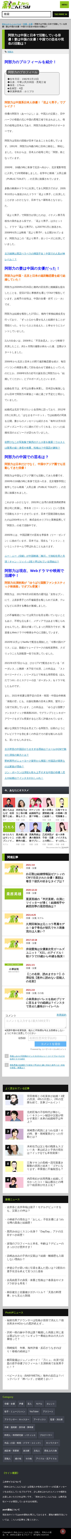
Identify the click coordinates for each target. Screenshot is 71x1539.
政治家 (26, 1450)
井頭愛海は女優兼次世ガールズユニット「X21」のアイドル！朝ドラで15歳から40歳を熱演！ (45, 953)
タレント (51, 1404)
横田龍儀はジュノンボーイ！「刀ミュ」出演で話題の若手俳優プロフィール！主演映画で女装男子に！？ (35, 1363)
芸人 (30, 1404)
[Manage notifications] (63, 1531)
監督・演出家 (56, 1419)
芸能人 (7, 1458)
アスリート (48, 1411)
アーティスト (40, 1419)
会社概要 (32, 1501)
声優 (21, 1404)
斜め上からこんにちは (11, 24)
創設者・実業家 (11, 1450)
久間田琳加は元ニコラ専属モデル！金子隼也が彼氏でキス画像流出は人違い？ (45, 928)
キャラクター (52, 1443)
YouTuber (34, 1411)
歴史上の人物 (50, 1450)
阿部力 (10, 52)
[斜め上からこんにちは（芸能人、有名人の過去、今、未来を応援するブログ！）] (16, 5)
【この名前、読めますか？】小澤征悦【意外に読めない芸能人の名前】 (45, 978)
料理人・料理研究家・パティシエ (20, 1435)
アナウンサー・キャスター (16, 1419)
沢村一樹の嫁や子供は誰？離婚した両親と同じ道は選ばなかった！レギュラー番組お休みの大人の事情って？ (35, 1335)
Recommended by (53, 847)
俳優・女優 (28, 24)
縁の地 (18, 1458)
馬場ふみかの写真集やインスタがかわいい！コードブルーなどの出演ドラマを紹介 (37, 1057)
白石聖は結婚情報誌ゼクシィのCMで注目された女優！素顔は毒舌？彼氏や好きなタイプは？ (45, 878)
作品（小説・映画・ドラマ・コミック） (23, 1443)
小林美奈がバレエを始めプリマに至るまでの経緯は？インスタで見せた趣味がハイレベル (45, 1003)
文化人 (37, 1450)
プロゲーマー (46, 1435)
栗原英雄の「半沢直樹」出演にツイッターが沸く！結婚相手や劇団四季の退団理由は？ (45, 903)
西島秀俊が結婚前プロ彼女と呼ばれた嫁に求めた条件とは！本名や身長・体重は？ (37, 1066)
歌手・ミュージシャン (14, 1411)
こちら (14, 1519)
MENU (64, 5)
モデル (40, 918)
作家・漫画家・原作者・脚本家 (18, 1427)
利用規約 (61, 1014)
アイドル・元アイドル (46, 1458)
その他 (40, 993)
